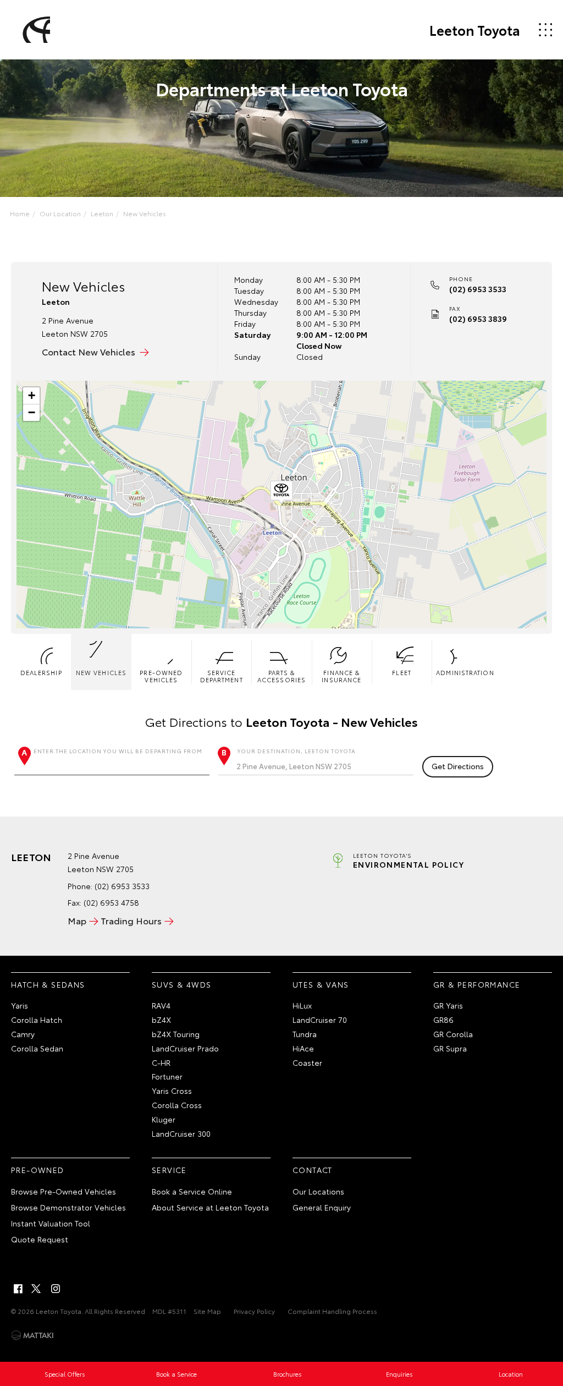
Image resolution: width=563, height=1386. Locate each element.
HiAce (303, 1048)
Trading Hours (131, 920)
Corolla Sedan (37, 1048)
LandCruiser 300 (181, 1133)
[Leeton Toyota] (34, 30)
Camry (23, 1033)
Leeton (102, 213)
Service (169, 1169)
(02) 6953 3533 (477, 288)
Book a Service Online (192, 1191)
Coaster (307, 1062)
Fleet (401, 672)
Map (77, 920)
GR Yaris (448, 1005)
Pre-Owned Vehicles (161, 676)
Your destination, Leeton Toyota (297, 751)
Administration (464, 672)
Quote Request (39, 1239)
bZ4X (161, 1019)
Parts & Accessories (281, 676)
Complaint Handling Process (332, 1311)
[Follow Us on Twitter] (37, 1289)
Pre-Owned (37, 1169)
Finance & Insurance (341, 676)
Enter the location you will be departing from (118, 751)
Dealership (41, 672)
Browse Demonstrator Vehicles (68, 1207)
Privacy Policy (254, 1311)
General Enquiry (321, 1207)
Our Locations (318, 1191)
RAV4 (161, 1005)
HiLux (302, 1005)
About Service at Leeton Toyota (210, 1207)
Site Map (207, 1311)
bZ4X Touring (176, 1033)
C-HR (161, 1062)
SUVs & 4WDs (181, 984)
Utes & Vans (320, 984)
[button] (281, 492)
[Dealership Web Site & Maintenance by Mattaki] (32, 1335)
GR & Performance (476, 984)
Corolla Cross (177, 1104)
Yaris (19, 1005)
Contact (312, 1169)
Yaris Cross (172, 1090)
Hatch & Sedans (48, 984)
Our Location (60, 213)
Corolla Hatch (36, 1019)
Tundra (304, 1033)
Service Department (221, 676)
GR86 (443, 1019)
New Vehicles (144, 213)
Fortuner (167, 1076)
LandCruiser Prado (185, 1048)
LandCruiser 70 (319, 1019)
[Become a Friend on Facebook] (18, 1289)
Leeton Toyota (474, 29)
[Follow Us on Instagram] (55, 1289)
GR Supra (450, 1048)
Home (20, 213)
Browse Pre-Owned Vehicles (63, 1191)
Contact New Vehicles (88, 351)
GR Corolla (453, 1033)
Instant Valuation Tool (50, 1223)
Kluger (163, 1119)
